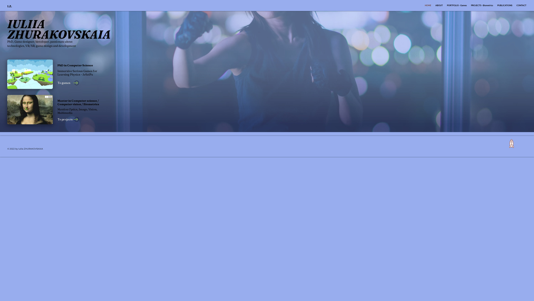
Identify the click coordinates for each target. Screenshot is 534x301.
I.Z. (9, 6)
